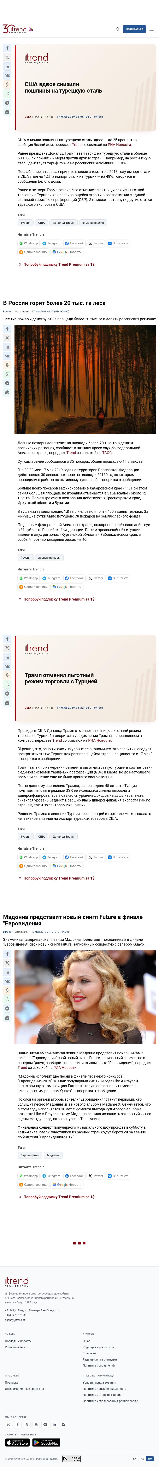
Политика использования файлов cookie (110, 1401)
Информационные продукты (24, 1388)
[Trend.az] (18, 29)
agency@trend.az (15, 1319)
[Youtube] (36, 1424)
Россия (25, 557)
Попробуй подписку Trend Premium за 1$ (58, 264)
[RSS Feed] (63, 1424)
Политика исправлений (99, 1365)
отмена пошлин (93, 222)
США (41, 222)
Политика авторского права (102, 1394)
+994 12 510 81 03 (15, 1315)
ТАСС (107, 452)
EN (134, 1458)
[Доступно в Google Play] (46, 1442)
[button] (7, 48)
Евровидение (30, 1155)
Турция (25, 222)
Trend (77, 144)
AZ (142, 1458)
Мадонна (53, 1155)
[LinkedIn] (54, 1424)
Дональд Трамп (64, 222)
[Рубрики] (151, 29)
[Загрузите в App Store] (17, 1442)
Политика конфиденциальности (104, 1388)
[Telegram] (45, 1424)
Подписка (11, 1382)
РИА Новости (119, 144)
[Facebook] (18, 1424)
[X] (27, 1424)
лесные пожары (49, 557)
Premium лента (15, 1347)
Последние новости (18, 1341)
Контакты (89, 1353)
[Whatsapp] (8, 1424)
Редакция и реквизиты (98, 1347)
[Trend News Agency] (16, 1282)
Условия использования (99, 1382)
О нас (86, 1341)
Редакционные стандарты (100, 1359)
